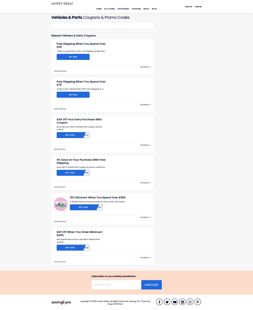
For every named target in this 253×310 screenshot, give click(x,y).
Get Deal (73, 57)
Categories (123, 9)
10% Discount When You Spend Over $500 (98, 197)
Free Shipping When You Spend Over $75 (81, 83)
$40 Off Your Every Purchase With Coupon (79, 121)
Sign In (198, 6)
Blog (154, 9)
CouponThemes (115, 304)
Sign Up (188, 6)
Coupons (136, 9)
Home (99, 9)
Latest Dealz (62, 4)
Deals (146, 9)
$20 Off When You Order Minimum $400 (79, 233)
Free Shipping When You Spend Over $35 (81, 45)
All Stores (109, 9)
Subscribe (151, 284)
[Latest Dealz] (61, 302)
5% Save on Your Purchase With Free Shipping (81, 161)
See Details (144, 67)
